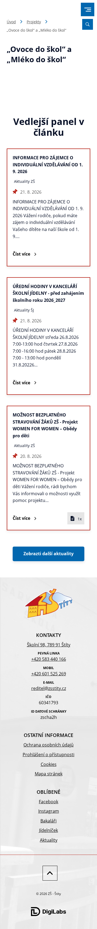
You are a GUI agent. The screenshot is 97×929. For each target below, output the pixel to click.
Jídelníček (48, 830)
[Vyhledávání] (87, 24)
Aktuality (48, 840)
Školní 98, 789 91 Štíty (48, 645)
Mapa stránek (49, 774)
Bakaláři (48, 821)
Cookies (49, 764)
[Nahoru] (48, 873)
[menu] (88, 9)
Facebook (48, 802)
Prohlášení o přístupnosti (48, 755)
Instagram (48, 811)
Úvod (11, 21)
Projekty (34, 21)
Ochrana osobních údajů (48, 745)
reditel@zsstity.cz (48, 688)
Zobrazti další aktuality (48, 554)
